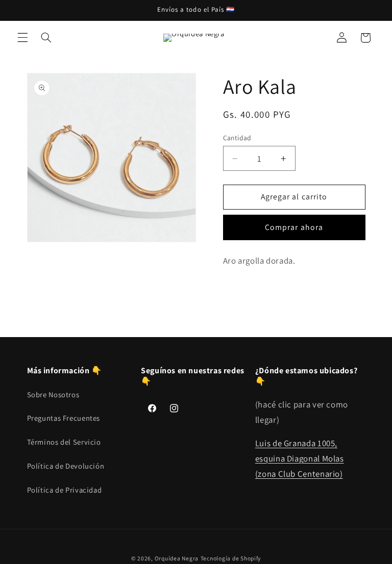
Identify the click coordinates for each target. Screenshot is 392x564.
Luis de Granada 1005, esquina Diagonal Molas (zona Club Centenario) (299, 458)
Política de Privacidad (64, 490)
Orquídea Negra (177, 558)
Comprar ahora (294, 227)
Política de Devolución (66, 466)
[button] (22, 37)
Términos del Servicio (64, 442)
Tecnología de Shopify (231, 558)
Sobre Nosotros (53, 394)
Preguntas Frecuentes (64, 418)
